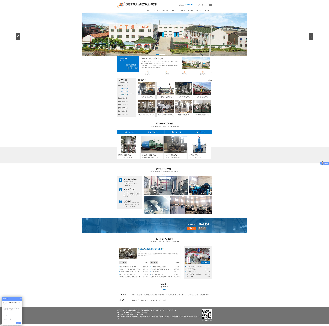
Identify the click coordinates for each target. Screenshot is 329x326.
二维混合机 (139, 310)
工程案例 (182, 10)
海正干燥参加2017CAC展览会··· (194, 274)
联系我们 (207, 10)
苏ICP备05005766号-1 (171, 310)
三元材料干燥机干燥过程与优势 (194, 266)
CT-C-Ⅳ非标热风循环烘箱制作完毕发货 (130, 269)
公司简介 (147, 74)
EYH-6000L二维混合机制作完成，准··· (161, 269)
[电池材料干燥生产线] (175, 144)
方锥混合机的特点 (191, 269)
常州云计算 (158, 310)
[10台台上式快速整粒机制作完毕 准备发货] (128, 253)
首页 (148, 10)
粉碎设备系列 (124, 101)
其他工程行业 (200, 132)
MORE (210, 80)
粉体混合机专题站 (193, 294)
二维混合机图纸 (182, 316)
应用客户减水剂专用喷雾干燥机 (125, 157)
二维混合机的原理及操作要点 (159, 266)
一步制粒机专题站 (171, 294)
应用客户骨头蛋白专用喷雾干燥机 (150, 157)
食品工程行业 (129, 132)
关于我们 (156, 10)
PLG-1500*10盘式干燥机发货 (127, 274)
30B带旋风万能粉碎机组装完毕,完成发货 (130, 276)
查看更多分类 (124, 95)
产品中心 (173, 10)
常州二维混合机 (159, 316)
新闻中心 (165, 10)
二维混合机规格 (174, 316)
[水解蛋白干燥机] (199, 144)
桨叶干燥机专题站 (137, 294)
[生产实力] (166, 185)
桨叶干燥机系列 (125, 91)
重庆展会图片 (190, 276)
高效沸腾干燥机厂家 (136, 316)
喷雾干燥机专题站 (159, 294)
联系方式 (202, 228)
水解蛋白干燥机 (193, 155)
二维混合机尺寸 (167, 316)
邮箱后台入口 (148, 312)
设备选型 (190, 10)
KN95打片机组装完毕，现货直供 (128, 266)
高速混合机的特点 (191, 271)
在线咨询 (192, 228)
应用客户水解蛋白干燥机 (195, 157)
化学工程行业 (152, 132)
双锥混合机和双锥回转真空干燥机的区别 (162, 276)
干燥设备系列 (124, 85)
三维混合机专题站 (182, 294)
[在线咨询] (199, 224)
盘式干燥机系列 (125, 88)
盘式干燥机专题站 (148, 294)
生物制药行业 (176, 132)
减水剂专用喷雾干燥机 (124, 155)
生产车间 (184, 74)
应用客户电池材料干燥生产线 (172, 157)
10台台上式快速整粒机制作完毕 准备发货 (150, 249)
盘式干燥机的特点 (156, 271)
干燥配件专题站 (204, 294)
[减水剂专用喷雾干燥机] (128, 144)
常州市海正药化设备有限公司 (129, 310)
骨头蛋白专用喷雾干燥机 (149, 155)
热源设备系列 (124, 108)
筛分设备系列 (124, 111)
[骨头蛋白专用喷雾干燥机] (152, 144)
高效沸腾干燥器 (127, 316)
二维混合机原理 (189, 316)
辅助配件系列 (124, 114)
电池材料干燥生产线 (171, 155)
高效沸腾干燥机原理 (145, 316)
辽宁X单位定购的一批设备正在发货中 (129, 271)
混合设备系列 (124, 98)
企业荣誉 (166, 74)
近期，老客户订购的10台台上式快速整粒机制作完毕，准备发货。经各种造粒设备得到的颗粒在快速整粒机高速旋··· (158, 254)
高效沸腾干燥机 (145, 310)
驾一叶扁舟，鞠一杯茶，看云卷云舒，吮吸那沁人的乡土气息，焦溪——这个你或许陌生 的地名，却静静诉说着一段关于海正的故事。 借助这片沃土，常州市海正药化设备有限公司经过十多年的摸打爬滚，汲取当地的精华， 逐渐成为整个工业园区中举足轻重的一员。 (159, 65)
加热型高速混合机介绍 (157, 274)
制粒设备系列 (124, 104)
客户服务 (199, 10)
